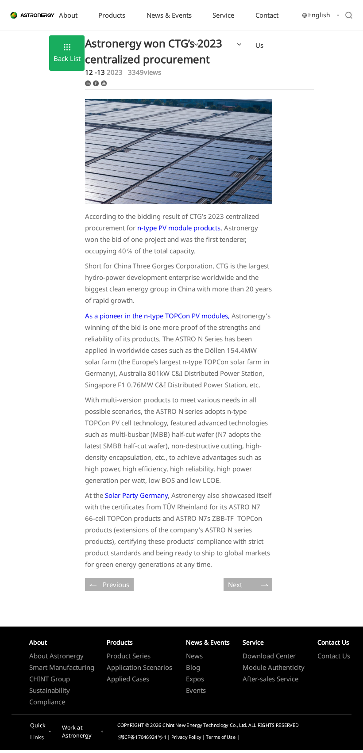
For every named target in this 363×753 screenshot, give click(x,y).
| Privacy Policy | (186, 737)
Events (196, 690)
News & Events (169, 15)
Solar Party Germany (136, 495)
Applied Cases (128, 678)
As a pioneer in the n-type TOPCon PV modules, (157, 315)
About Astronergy (56, 655)
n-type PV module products (178, 227)
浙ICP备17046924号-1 (142, 737)
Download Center (269, 655)
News (194, 655)
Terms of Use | (222, 737)
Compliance (47, 701)
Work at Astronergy (77, 731)
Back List (67, 58)
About (68, 15)
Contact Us (266, 30)
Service (223, 15)
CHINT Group (49, 678)
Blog (193, 667)
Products (111, 15)
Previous (116, 584)
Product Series (129, 655)
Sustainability (49, 690)
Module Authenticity (274, 667)
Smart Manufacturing (61, 667)
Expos (195, 678)
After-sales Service (270, 678)
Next (235, 584)
